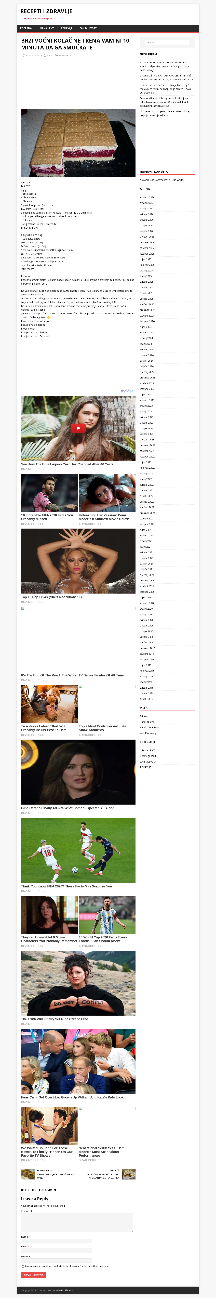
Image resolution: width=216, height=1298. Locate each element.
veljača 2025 (147, 298)
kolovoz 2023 (147, 400)
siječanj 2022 (147, 507)
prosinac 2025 (147, 242)
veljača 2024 (147, 366)
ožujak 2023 (146, 428)
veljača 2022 (147, 501)
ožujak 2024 (146, 360)
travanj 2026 (147, 219)
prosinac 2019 (147, 648)
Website (25, 1256)
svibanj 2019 (147, 687)
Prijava (143, 716)
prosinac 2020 (147, 580)
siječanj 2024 (147, 372)
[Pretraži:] (167, 42)
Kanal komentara (149, 727)
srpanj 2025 (146, 270)
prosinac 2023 (147, 377)
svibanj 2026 (147, 214)
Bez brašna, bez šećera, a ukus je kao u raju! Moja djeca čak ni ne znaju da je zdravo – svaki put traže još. (165, 88)
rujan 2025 (146, 259)
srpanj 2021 (146, 541)
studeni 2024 (147, 315)
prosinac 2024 (147, 309)
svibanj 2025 (147, 281)
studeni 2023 (147, 383)
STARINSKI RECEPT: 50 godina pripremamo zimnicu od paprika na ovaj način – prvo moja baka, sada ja (165, 66)
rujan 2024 (146, 327)
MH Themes (67, 1290)
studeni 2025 (147, 248)
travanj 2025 (147, 287)
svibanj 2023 (147, 417)
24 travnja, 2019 (34, 55)
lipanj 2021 (146, 546)
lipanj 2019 (146, 682)
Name (25, 1236)
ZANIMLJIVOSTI (88, 28)
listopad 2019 (147, 659)
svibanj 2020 (147, 620)
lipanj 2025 (146, 276)
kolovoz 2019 (147, 670)
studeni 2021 (147, 518)
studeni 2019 (147, 653)
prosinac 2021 (147, 513)
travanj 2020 (147, 625)
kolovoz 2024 (147, 332)
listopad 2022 (147, 456)
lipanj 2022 (146, 479)
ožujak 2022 (146, 495)
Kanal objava (147, 721)
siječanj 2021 (147, 574)
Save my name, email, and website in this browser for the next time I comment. (67, 1266)
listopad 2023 (147, 388)
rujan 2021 (146, 529)
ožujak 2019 (146, 698)
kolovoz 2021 (147, 535)
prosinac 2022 (147, 445)
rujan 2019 (146, 665)
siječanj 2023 (147, 439)
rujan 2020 (146, 597)
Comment (26, 1211)
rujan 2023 (146, 394)
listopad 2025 (147, 253)
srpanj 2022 (146, 473)
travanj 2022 (147, 490)
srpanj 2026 (146, 202)
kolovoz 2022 (147, 467)
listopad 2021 (147, 524)
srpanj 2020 (146, 608)
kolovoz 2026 (147, 197)
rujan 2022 (146, 462)
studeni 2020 (147, 586)
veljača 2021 (147, 569)
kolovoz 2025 (147, 264)
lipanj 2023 (146, 411)
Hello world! (177, 179)
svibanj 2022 (147, 484)
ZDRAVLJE (67, 28)
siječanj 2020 (147, 642)
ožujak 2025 (146, 293)
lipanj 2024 (146, 343)
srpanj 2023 (146, 405)
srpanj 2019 (146, 676)
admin (50, 55)
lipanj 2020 (146, 614)
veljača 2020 (147, 636)
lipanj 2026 (146, 208)
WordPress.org (148, 733)
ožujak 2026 (146, 225)
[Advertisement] (46, 83)
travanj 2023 (147, 422)
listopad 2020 (147, 591)
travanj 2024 (147, 355)
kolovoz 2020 (147, 603)
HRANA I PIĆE (46, 28)
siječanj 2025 (147, 304)
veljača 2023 (147, 434)
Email (24, 1246)
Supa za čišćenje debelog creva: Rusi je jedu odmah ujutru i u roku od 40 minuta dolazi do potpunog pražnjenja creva (164, 102)
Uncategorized (148, 755)
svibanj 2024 (147, 349)
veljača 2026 (147, 231)
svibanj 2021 (147, 552)
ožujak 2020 (146, 631)
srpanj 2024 (146, 338)
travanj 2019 (147, 693)
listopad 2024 (147, 321)
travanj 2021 (147, 558)
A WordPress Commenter (154, 179)
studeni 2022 (147, 450)
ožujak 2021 (146, 563)
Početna (26, 28)
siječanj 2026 (147, 236)
